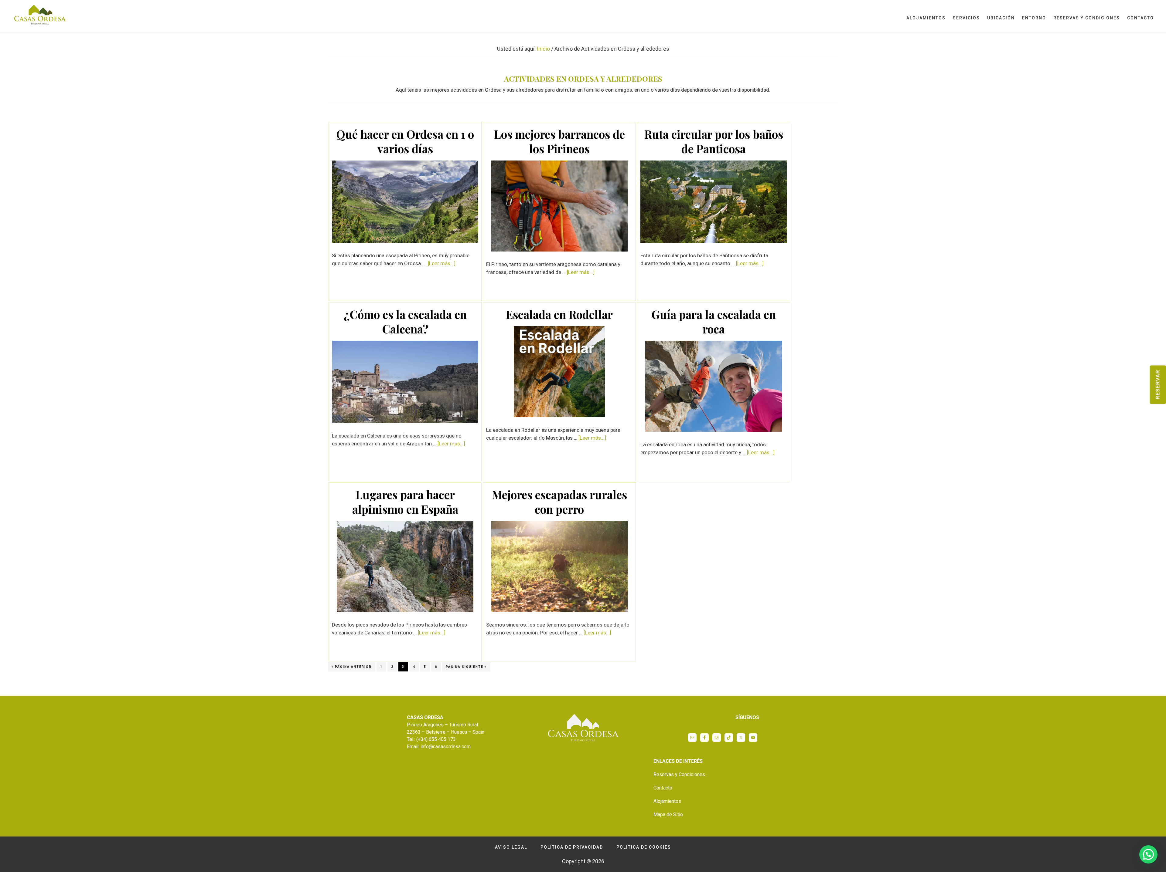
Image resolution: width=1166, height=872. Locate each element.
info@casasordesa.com (446, 746)
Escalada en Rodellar (559, 314)
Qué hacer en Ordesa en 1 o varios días (405, 141)
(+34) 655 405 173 (436, 739)
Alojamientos (667, 801)
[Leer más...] (441, 263)
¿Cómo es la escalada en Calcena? (405, 321)
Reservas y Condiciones (679, 774)
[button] (1148, 854)
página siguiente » (466, 668)
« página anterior (352, 668)
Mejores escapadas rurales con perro (559, 501)
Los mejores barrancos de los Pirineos (559, 141)
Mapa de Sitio (668, 814)
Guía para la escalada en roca (713, 321)
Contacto (662, 788)
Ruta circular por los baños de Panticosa (713, 141)
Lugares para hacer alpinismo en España (405, 501)
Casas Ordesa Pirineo (39, 16)
